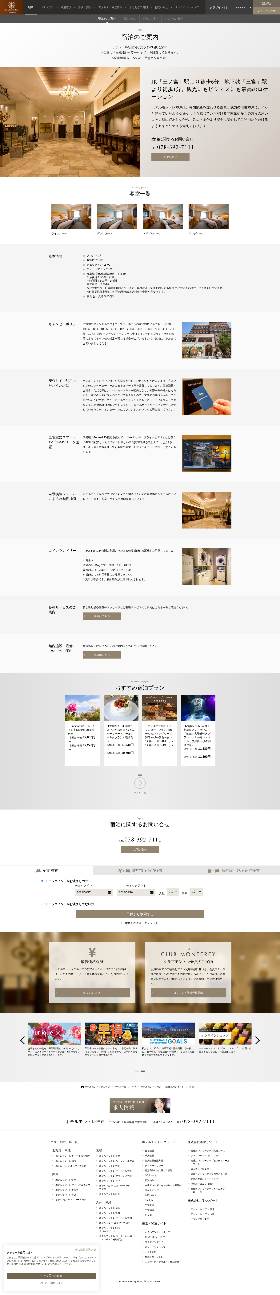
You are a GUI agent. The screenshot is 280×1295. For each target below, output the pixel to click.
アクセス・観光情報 (110, 7)
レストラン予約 (266, 10)
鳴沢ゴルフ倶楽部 (200, 1169)
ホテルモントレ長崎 (109, 1208)
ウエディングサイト (155, 1242)
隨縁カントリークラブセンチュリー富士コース (210, 1162)
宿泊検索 (50, 870)
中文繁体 (149, 1205)
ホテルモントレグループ (97, 1087)
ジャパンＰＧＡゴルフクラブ (205, 1155)
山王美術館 (150, 1252)
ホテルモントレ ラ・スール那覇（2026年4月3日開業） (115, 1238)
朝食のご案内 (150, 18)
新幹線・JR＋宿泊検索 (241, 870)
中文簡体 (149, 1210)
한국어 (148, 1215)
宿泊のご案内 (107, 18)
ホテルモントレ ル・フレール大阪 (116, 1161)
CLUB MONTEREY (155, 1237)
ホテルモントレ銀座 (65, 1179)
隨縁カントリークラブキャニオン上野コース (208, 1190)
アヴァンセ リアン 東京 (203, 1209)
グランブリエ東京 (200, 1219)
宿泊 (31, 7)
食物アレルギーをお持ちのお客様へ (163, 1185)
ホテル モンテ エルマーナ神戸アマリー (114, 1187)
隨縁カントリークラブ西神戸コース (209, 1174)
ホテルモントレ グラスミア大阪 (115, 1175)
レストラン (47, 7)
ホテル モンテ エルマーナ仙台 (70, 1166)
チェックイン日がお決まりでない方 (69, 904)
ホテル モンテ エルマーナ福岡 (114, 1223)
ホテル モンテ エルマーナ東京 (70, 1199)
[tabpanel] (82, 730)
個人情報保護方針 (154, 1160)
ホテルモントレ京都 (109, 1156)
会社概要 (149, 1150)
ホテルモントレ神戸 (85, 1121)
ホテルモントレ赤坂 (65, 1194)
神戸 (133, 1086)
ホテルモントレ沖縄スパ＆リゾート (109, 1229)
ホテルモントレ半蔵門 (66, 1189)
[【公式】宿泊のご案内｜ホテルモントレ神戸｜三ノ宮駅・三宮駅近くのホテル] (11, 7)
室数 (189, 893)
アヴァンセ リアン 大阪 (203, 1214)
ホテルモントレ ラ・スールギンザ (72, 1184)
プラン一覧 (140, 792)
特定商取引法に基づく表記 (158, 1170)
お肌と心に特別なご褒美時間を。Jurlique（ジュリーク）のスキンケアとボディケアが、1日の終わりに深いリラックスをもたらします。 (54, 1051)
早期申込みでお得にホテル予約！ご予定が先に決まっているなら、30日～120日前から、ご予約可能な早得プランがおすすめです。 (111, 1051)
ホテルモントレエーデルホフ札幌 (72, 1156)
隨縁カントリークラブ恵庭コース (208, 1150)
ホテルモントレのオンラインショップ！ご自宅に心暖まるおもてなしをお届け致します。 (225, 1050)
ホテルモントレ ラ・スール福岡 (115, 1218)
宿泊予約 (266, 3)
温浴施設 (66, 7)
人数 (166, 893)
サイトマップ (152, 1190)
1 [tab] (140, 775)
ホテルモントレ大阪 (109, 1166)
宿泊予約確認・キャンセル (141, 923)
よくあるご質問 (138, 7)
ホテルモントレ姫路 (109, 1194)
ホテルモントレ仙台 (65, 1161)
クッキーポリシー (154, 1165)
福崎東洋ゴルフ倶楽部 (202, 1183)
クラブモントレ (219, 7)
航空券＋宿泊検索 (147, 870)
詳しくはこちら (92, 992)
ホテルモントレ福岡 (109, 1213)
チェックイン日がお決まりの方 (66, 881)
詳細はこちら (102, 616)
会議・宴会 (84, 7)
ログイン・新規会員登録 (188, 992)
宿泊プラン (130, 18)
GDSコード (151, 1175)
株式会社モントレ (154, 1257)
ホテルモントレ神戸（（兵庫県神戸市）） (162, 1086)
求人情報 (140, 1105)
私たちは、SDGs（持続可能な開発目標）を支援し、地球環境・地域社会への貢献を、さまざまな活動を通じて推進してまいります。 (168, 1051)
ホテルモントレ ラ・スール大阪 (115, 1171)
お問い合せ (161, 7)
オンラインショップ (187, 7)
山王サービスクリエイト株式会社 (162, 1262)
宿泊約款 (149, 1180)
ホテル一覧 (120, 1086)
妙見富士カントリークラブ (204, 1179)
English (149, 1200)
